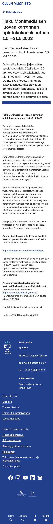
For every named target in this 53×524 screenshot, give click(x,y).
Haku (11, 515)
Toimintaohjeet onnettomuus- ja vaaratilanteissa (20, 459)
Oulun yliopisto (14, 12)
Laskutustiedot (11, 418)
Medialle (7, 402)
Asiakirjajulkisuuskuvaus (16, 446)
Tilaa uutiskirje (10, 407)
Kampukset (8, 452)
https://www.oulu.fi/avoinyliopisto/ (20, 292)
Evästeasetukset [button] (11, 440)
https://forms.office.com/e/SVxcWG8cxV (23, 250)
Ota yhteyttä (9, 396)
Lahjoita (23, 516)
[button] (46, 518)
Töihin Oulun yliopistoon (16, 413)
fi (37, 519)
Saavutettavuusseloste (15, 429)
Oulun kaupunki (11, 466)
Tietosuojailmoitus (13, 435)
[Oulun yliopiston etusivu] (25, 3)
